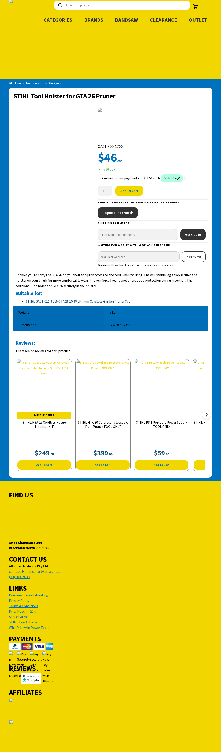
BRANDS (93, 19)
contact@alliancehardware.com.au (34, 571)
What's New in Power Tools (29, 627)
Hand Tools (32, 83)
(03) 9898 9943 (19, 577)
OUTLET (198, 19)
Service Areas (18, 617)
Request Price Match (118, 212)
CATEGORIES (58, 19)
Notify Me (193, 256)
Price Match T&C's (22, 611)
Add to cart (129, 191)
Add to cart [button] (44, 465)
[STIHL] (114, 124)
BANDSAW (126, 19)
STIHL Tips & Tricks (23, 622)
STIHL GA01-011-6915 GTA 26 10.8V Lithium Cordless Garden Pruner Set (78, 301)
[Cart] (195, 6)
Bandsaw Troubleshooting (28, 595)
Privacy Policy (19, 600)
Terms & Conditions (23, 606)
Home (18, 83)
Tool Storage (50, 83)
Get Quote (193, 234)
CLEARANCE (163, 19)
